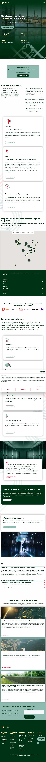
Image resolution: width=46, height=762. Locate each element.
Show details (40, 385)
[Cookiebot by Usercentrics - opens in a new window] (40, 372)
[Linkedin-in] (38, 743)
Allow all (37, 389)
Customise (22, 389)
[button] (16, 244)
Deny (8, 389)
